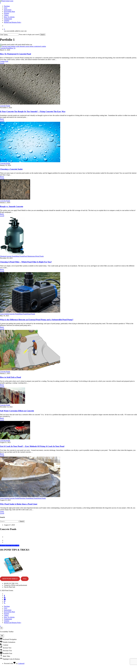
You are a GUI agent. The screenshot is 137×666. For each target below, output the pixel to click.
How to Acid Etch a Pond (10, 377)
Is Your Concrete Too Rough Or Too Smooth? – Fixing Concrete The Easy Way (32, 111)
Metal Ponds (20, 256)
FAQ (24, 579)
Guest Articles (4, 314)
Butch (2, 119)
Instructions (7, 610)
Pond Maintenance (30, 256)
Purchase (7, 606)
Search (43, 34)
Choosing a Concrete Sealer (11, 169)
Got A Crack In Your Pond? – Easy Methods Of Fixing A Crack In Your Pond (32, 446)
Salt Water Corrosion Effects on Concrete (17, 411)
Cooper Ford (4, 61)
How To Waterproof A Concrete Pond (15, 54)
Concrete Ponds (5, 48)
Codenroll (21, 663)
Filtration (3, 256)
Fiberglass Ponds (24, 498)
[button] (0, 626)
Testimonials (8, 619)
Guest (2, 511)
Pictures (6, 613)
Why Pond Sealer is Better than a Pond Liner (18, 504)
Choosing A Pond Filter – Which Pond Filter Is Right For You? (26, 262)
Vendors (6, 621)
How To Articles (9, 617)
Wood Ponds (40, 256)
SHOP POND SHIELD (10, 579)
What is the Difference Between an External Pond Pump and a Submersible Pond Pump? (36, 320)
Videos (6, 615)
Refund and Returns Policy (12, 622)
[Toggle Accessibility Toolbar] (1, 628)
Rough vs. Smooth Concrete (11, 206)
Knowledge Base (9, 612)
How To (12, 48)
